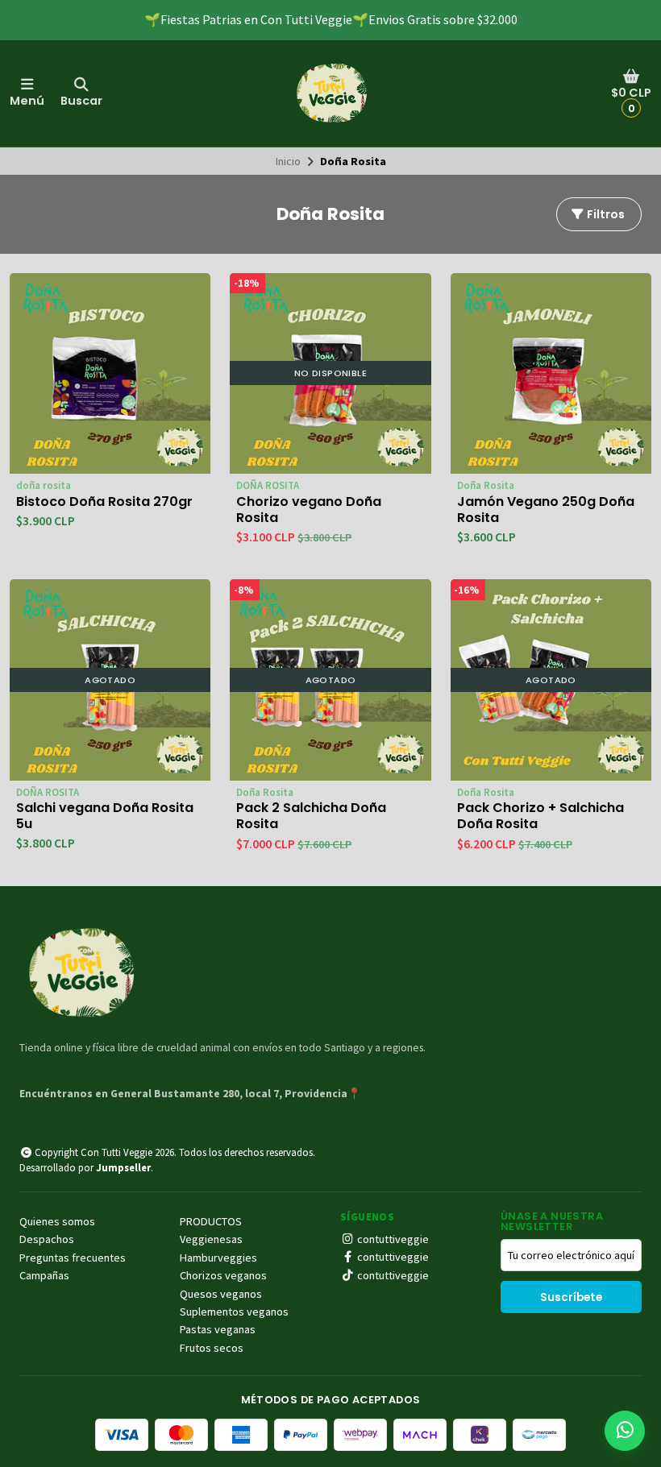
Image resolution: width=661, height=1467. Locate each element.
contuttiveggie (392, 1239)
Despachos (46, 1239)
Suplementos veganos (234, 1311)
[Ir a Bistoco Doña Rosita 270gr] (110, 373)
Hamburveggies (218, 1257)
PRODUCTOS (211, 1221)
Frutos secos (211, 1347)
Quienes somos (57, 1221)
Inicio (288, 161)
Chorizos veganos (223, 1275)
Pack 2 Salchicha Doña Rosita (311, 816)
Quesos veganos (221, 1293)
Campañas (44, 1275)
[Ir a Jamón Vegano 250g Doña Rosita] (551, 373)
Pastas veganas (218, 1329)
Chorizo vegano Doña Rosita (308, 510)
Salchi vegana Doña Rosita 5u (104, 816)
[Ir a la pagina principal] (330, 93)
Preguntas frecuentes (72, 1257)
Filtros (604, 214)
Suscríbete (571, 1297)
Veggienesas (211, 1239)
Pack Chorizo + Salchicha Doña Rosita (540, 816)
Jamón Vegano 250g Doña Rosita (545, 510)
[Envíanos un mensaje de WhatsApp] (625, 1431)
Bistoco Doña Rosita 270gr (104, 502)
